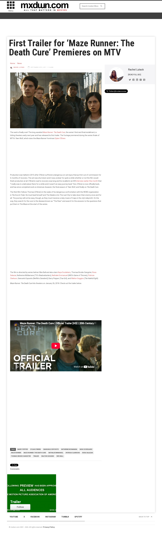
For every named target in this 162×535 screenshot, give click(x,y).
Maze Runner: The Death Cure (35, 453)
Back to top (144, 517)
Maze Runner (16, 453)
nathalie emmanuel (55, 453)
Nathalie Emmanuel (60, 275)
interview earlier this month (87, 181)
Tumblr (65, 517)
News (19, 63)
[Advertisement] (56, 393)
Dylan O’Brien (60, 138)
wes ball (60, 456)
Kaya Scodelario (64, 272)
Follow (20, 507)
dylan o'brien (35, 449)
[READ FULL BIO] (134, 75)
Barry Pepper (22, 449)
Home (12, 63)
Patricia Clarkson (73, 453)
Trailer (36, 456)
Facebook (35, 517)
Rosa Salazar (87, 453)
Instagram (50, 517)
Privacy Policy (49, 527)
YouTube (14, 517)
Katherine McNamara (69, 449)
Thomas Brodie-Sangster (21, 456)
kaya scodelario (86, 449)
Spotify (78, 517)
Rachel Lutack (18, 67)
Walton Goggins (77, 278)
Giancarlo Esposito (51, 449)
